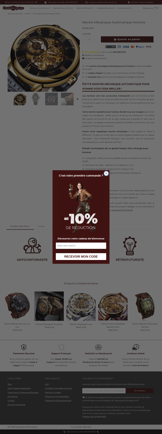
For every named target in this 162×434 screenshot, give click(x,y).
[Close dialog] (106, 173)
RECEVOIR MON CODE (81, 256)
